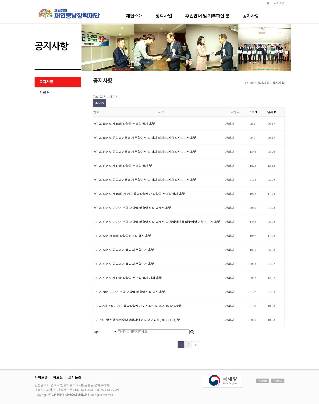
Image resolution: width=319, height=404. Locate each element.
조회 (252, 112)
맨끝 (196, 344)
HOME (249, 83)
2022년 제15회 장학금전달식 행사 (122, 235)
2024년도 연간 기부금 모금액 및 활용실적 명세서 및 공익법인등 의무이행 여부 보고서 (156, 221)
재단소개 (134, 16)
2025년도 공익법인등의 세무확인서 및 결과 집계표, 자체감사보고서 (144, 137)
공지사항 (251, 16)
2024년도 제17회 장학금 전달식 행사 (124, 165)
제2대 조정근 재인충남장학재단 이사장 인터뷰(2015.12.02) (138, 306)
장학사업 (164, 16)
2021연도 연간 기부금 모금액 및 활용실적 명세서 (132, 207)
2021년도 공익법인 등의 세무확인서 (123, 264)
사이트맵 (279, 3)
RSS (101, 103)
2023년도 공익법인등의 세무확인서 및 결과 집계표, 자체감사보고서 (144, 179)
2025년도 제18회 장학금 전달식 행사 (124, 123)
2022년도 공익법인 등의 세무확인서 (123, 250)
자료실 (44, 92)
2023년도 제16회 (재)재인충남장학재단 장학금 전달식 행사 (139, 193)
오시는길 (74, 377)
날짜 (270, 112)
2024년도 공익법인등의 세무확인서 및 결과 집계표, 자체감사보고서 (144, 151)
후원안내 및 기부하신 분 (207, 16)
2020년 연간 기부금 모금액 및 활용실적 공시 (129, 292)
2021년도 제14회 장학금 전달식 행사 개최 (127, 278)
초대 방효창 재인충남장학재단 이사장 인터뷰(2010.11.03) (138, 320)
